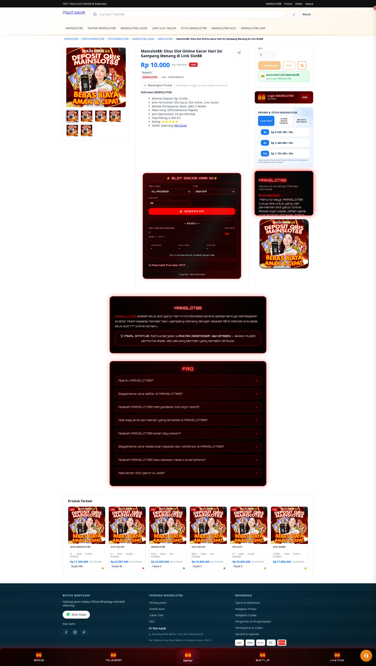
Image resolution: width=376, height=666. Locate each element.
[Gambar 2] (86, 116)
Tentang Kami (157, 602)
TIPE (195, 186)
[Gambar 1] (72, 116)
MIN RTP (153, 198)
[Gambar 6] (86, 130)
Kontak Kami (157, 609)
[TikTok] (84, 632)
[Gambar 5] (72, 130)
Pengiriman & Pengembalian (253, 621)
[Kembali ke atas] (367, 646)
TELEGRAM (113, 660)
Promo (288, 3)
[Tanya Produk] (302, 65)
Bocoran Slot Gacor (301, 121)
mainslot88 (148, 132)
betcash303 (148, 145)
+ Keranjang (269, 65)
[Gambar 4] (115, 116)
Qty (260, 48)
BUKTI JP (262, 660)
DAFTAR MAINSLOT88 (102, 28)
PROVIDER (155, 186)
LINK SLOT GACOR (164, 28)
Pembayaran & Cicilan (249, 628)
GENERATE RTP (192, 211)
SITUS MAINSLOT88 (194, 28)
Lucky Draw (266, 121)
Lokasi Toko (156, 615)
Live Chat (337, 660)
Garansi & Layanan (247, 634)
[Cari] (95, 14)
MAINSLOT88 (273, 3)
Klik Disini (180, 125)
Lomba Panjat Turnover (283, 121)
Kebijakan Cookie (246, 615)
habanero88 (148, 138)
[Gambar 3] (101, 116)
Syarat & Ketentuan (247, 602)
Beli (289, 65)
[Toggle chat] (366, 655)
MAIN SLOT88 (165, 38)
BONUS (39, 660)
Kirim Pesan (79, 614)
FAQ (152, 621)
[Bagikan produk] (239, 53)
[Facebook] (66, 632)
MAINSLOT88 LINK (253, 28)
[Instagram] (75, 632)
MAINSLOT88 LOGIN (134, 28)
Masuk (309, 3)
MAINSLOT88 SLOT (224, 28)
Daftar (299, 3)
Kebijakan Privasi (245, 609)
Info (304, 97)
